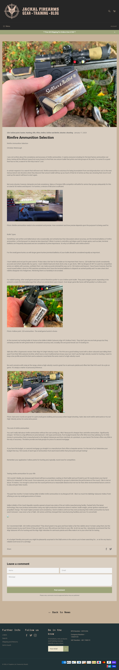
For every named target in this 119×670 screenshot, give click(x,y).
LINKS (4, 635)
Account (114, 26)
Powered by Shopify (22, 664)
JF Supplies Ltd (11, 664)
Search (4, 638)
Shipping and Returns (10, 642)
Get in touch (6, 645)
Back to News (61, 612)
